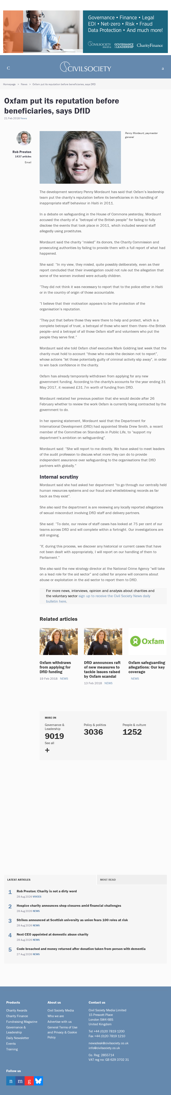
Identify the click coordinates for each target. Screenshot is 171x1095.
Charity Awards (16, 1010)
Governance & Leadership (16, 1029)
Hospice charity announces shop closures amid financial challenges (69, 905)
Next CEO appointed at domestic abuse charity (52, 934)
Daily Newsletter (17, 1038)
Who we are (56, 1016)
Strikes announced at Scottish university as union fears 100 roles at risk (72, 920)
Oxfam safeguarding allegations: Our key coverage (146, 667)
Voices (37, 896)
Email (28, 162)
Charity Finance (17, 1016)
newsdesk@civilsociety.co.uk (108, 1043)
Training (12, 1049)
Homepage (9, 84)
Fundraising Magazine (21, 1021)
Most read (108, 879)
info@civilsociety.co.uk (104, 1048)
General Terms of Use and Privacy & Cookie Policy (62, 1032)
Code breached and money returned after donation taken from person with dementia (81, 948)
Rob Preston (22, 152)
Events (11, 1043)
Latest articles (18, 879)
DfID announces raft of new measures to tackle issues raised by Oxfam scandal (102, 669)
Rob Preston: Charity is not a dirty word (47, 891)
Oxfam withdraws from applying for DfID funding (55, 667)
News (24, 84)
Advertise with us (60, 1021)
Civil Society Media (61, 1010)
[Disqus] (103, 816)
